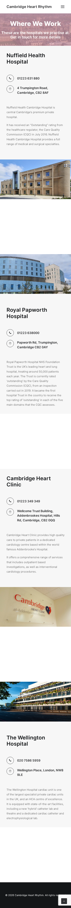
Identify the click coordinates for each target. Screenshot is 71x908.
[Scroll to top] (64, 901)
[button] (62, 6)
